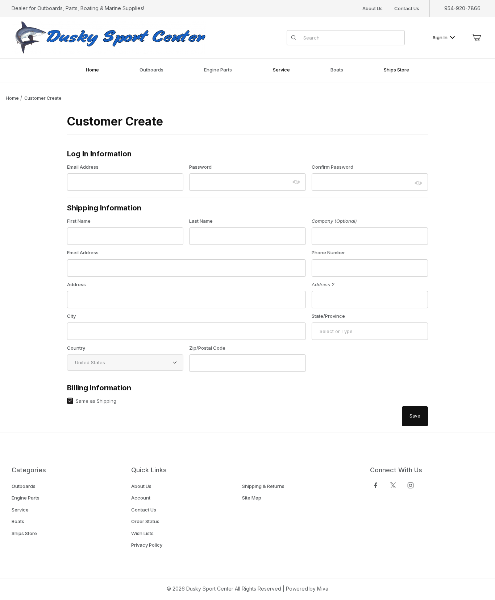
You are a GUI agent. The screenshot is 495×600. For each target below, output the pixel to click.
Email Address (83, 167)
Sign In (440, 37)
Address (76, 284)
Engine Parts (25, 498)
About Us (372, 8)
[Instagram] (410, 485)
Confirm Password (332, 167)
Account (140, 498)
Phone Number (328, 252)
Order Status (145, 521)
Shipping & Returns (263, 486)
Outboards (24, 486)
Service (20, 510)
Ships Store (24, 533)
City (71, 316)
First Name (79, 221)
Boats (18, 521)
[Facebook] (376, 485)
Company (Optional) (334, 221)
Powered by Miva (307, 588)
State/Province (328, 316)
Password (200, 167)
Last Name (201, 221)
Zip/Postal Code (207, 348)
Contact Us (406, 8)
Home (12, 98)
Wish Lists (142, 533)
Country (76, 348)
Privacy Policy (146, 545)
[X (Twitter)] (393, 485)
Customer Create (43, 98)
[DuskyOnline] (109, 37)
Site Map (251, 498)
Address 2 (323, 284)
